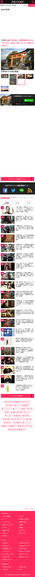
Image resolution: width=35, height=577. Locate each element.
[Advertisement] (14, 24)
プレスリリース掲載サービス (17, 179)
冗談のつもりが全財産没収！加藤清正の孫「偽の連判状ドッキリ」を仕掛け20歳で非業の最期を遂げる (24, 369)
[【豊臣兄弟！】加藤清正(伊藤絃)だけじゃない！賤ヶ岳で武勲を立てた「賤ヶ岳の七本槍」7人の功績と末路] (8, 248)
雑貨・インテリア (8, 525)
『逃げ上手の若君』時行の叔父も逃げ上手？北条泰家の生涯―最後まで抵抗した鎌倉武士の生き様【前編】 (24, 294)
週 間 (17, 202)
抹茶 (14, 419)
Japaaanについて (24, 546)
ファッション (6, 522)
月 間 (29, 202)
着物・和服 (22, 522)
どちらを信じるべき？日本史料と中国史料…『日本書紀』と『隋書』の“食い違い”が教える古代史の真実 (24, 265)
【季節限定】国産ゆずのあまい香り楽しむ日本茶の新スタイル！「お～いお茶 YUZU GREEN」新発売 (24, 387)
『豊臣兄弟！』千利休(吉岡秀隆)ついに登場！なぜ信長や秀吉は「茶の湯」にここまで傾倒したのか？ (25, 303)
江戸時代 (8, 402)
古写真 (5, 536)
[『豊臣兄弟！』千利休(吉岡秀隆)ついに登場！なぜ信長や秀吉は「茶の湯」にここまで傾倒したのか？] (8, 304)
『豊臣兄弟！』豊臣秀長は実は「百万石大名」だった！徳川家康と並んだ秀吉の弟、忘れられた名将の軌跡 (24, 378)
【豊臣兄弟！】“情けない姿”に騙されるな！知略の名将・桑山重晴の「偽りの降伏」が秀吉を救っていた (24, 218)
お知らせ (5, 546)
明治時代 (26, 416)
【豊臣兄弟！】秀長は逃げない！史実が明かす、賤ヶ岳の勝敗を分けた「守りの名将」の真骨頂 (24, 228)
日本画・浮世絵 (23, 519)
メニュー (1, 2)
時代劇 (21, 412)
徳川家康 (7, 419)
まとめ (21, 516)
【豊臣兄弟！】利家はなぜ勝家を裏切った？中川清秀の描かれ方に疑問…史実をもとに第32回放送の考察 (24, 256)
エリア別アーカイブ (8, 554)
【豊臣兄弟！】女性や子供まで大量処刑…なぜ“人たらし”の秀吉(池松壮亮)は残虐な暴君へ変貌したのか (25, 312)
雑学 (24, 409)
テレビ (28, 412)
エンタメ (21, 530)
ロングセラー (7, 409)
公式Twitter (13, 190)
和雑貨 (21, 525)
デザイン (21, 419)
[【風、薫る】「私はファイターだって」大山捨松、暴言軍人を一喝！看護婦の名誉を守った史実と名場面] (8, 285)
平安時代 (10, 405)
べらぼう (9, 416)
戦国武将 (26, 405)
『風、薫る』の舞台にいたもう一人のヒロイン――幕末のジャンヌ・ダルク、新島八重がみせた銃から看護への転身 (24, 209)
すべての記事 (6, 516)
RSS (30, 190)
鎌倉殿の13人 (22, 429)
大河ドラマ (27, 402)
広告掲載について (8, 548)
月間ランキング (7, 560)
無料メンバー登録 (24, 551)
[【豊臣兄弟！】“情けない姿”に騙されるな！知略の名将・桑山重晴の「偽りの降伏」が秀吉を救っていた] (8, 220)
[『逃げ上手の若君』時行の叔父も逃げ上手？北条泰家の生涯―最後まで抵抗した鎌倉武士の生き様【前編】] (8, 295)
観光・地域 (6, 530)
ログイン (26, 5)
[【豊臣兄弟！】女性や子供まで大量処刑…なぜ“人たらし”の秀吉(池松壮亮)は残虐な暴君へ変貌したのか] (8, 313)
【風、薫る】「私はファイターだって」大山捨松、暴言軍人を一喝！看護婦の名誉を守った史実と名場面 (25, 284)
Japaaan (17, 2)
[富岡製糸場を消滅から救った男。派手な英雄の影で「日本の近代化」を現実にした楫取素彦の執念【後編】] (8, 351)
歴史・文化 (22, 533)
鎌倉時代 (13, 426)
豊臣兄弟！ (9, 422)
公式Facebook (5, 190)
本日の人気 (6, 557)
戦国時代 (17, 402)
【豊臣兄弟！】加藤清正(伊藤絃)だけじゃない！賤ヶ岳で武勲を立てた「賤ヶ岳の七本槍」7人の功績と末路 (25, 247)
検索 (33, 2)
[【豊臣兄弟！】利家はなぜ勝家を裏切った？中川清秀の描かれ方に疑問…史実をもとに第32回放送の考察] (8, 257)
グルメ (5, 527)
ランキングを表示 (17, 396)
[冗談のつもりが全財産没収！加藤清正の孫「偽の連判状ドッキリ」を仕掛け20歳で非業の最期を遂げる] (8, 370)
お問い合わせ (23, 548)
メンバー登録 (32, 5)
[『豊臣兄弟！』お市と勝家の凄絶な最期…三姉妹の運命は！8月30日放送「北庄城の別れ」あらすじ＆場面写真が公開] (8, 360)
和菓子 (21, 527)
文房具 (30, 419)
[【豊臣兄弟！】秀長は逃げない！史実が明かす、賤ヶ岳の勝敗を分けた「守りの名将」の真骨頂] (8, 229)
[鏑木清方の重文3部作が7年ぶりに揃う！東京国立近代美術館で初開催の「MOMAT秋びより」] (8, 342)
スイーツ (17, 409)
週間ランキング (23, 557)
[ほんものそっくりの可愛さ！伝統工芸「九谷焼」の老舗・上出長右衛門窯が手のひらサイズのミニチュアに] (8, 332)
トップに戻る (30, 509)
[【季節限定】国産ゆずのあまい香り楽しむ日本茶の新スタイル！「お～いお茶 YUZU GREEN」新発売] (8, 389)
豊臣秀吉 (18, 422)
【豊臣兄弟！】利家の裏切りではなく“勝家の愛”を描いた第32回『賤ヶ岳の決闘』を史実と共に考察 (24, 275)
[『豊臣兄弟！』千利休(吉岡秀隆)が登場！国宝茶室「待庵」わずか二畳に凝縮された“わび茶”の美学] (8, 238)
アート (5, 519)
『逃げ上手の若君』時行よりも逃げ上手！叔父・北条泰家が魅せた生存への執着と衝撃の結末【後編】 (24, 322)
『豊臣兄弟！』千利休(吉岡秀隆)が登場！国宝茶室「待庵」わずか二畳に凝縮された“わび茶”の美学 (25, 237)
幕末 (8, 412)
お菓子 (31, 409)
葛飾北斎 (12, 429)
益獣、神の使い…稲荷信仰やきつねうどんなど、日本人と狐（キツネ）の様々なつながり (17, 43)
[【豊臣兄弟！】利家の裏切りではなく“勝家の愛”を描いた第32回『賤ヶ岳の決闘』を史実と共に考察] (8, 276)
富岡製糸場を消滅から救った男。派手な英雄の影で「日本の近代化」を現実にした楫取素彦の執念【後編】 (24, 350)
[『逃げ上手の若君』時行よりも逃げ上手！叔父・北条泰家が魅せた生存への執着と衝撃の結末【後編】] (8, 323)
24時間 (6, 202)
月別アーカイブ (23, 554)
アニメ (18, 405)
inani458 (5, 9)
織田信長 (18, 416)
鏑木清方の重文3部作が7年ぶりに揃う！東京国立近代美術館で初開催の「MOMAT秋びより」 (24, 339)
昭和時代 (21, 426)
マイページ (6, 551)
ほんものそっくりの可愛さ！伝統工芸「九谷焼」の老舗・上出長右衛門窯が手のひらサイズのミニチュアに (24, 331)
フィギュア (27, 422)
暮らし (5, 533)
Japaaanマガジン (24, 543)
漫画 (14, 412)
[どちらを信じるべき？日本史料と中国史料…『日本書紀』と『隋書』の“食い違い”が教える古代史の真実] (8, 267)
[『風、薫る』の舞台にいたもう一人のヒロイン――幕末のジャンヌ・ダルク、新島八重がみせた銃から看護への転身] (8, 210)
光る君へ (30, 426)
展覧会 (5, 426)
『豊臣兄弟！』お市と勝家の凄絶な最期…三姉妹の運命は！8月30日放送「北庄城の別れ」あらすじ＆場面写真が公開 (25, 359)
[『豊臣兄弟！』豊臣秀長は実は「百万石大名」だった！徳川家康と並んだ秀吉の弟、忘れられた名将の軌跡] (8, 379)
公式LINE (21, 190)
